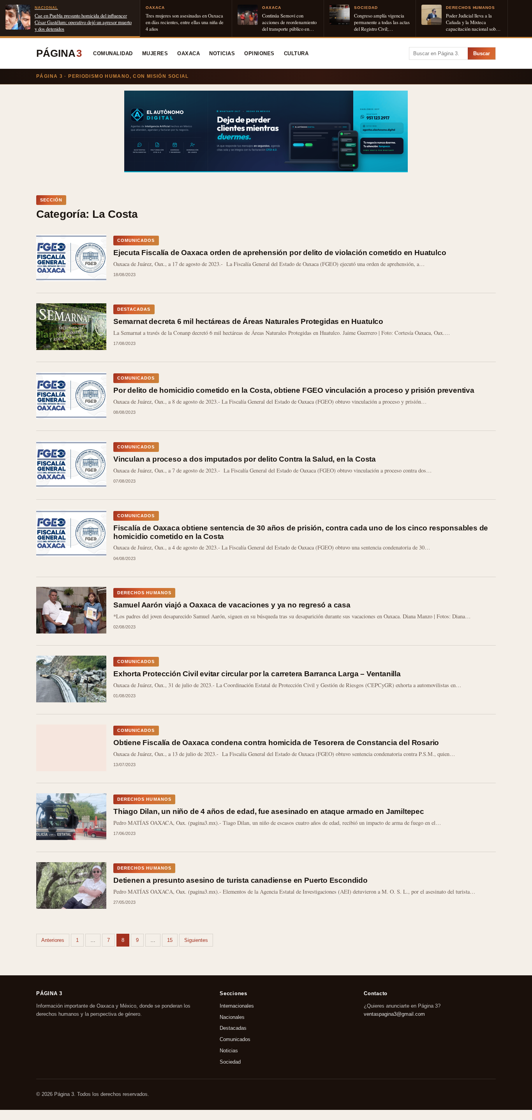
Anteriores (52, 940)
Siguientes (196, 940)
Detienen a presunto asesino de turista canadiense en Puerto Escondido (240, 880)
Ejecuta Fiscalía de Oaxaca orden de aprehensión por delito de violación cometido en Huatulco (279, 252)
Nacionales (232, 1017)
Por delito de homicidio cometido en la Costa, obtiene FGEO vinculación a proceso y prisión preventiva (293, 390)
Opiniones (259, 53)
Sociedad (230, 1062)
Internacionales (237, 1006)
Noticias (222, 53)
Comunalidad (113, 53)
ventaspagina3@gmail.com (394, 1014)
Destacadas (233, 1028)
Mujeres (155, 53)
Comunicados (235, 1039)
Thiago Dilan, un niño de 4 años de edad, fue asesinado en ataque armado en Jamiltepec (268, 811)
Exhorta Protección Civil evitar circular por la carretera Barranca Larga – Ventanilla (257, 674)
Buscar (481, 53)
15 (170, 940)
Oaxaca (188, 53)
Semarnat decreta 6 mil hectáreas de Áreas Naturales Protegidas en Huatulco (248, 321)
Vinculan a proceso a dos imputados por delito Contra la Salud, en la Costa (244, 459)
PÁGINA (59, 53)
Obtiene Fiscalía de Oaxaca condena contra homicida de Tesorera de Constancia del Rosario (276, 742)
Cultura (296, 53)
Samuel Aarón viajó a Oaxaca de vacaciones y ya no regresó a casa (232, 605)
